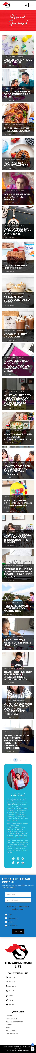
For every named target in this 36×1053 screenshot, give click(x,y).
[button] (25, 5)
